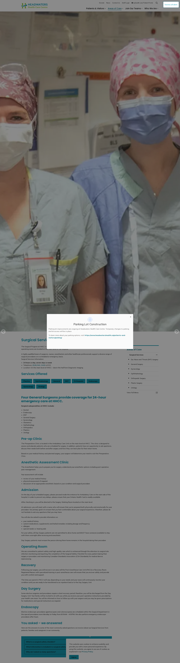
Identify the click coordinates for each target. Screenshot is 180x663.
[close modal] (130, 316)
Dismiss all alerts (171, 5)
